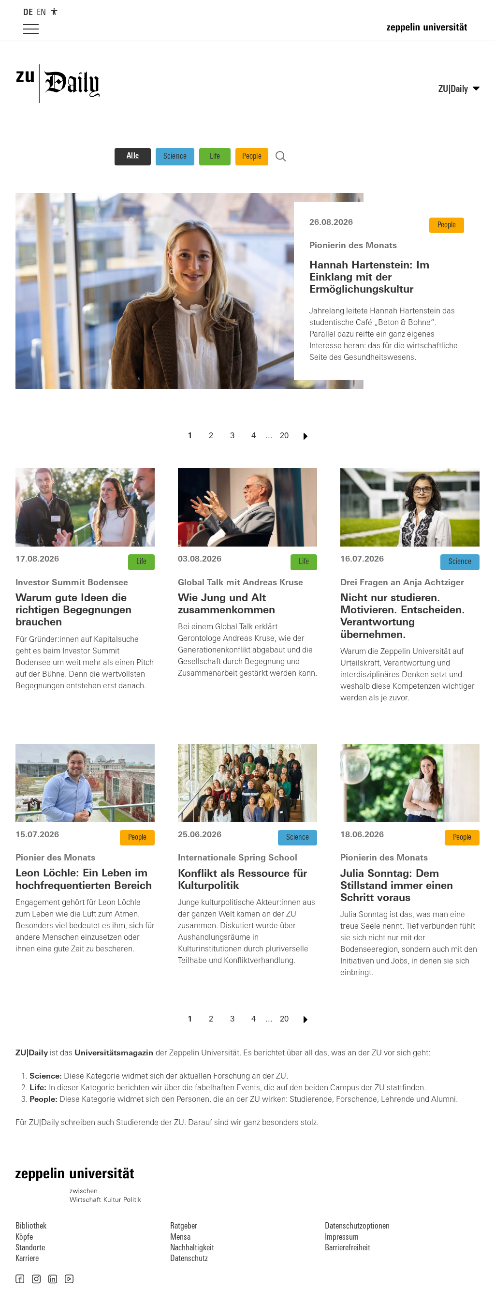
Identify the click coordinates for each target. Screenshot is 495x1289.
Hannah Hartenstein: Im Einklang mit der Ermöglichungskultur (369, 277)
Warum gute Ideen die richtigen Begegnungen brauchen (73, 610)
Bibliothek (30, 1226)
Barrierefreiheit (347, 1248)
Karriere (27, 1259)
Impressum (342, 1237)
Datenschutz (189, 1259)
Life (215, 157)
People (252, 157)
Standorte (30, 1248)
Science (175, 157)
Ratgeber (183, 1226)
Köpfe (24, 1237)
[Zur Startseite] (429, 32)
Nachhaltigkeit (192, 1248)
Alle (133, 156)
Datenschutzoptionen (357, 1226)
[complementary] (54, 11)
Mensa (180, 1237)
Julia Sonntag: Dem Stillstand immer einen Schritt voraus (396, 886)
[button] (20, 1279)
